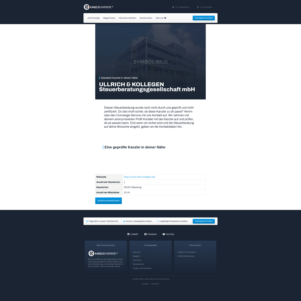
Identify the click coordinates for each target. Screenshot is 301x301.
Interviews (137, 260)
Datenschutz (155, 284)
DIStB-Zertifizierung (186, 256)
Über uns (136, 252)
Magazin (136, 256)
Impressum (145, 284)
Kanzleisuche (138, 264)
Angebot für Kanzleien (187, 252)
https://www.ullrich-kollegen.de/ (139, 177)
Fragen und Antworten (142, 268)
